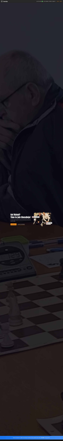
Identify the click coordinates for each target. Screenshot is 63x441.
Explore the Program (21, 224)
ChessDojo (5, 1)
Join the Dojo (13, 224)
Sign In (58, 1)
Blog (51, 1)
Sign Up (61, 1)
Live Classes (40, 1)
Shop (54, 1)
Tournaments (47, 1)
